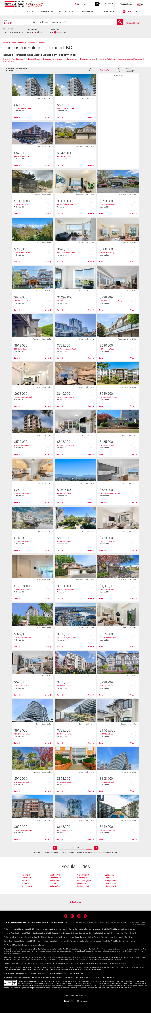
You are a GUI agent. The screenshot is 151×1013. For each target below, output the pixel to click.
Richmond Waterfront (106, 59)
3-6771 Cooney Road (107, 349)
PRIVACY (143, 922)
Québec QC (109, 878)
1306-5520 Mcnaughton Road (110, 493)
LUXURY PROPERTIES (106, 922)
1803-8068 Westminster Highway (111, 301)
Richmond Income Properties (130, 59)
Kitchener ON (110, 886)
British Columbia (35, 929)
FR (136, 12)
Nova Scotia (105, 929)
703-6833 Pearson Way (64, 301)
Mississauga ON (84, 880)
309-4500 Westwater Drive (23, 253)
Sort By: (129, 68)
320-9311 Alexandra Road (23, 830)
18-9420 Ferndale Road (65, 205)
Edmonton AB (55, 878)
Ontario (15, 929)
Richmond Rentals (87, 59)
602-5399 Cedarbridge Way (66, 397)
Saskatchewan (53, 929)
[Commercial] (124, 4)
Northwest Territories (94, 929)
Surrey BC (26, 883)
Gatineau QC (55, 886)
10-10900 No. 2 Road (64, 156)
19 (72, 848)
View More (7, 62)
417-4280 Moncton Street (22, 301)
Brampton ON (110, 880)
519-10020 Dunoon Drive (65, 782)
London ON (81, 883)
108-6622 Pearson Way (21, 589)
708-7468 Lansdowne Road (66, 349)
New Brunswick (63, 929)
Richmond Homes (33, 59)
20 (78, 848)
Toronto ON (26, 875)
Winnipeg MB (82, 878)
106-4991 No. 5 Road (21, 205)
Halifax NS (26, 880)
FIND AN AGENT (47, 12)
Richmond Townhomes (52, 59)
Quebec (21, 929)
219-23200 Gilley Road (107, 541)
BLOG (96, 922)
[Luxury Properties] (104, 4)
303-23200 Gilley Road (107, 830)
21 (83, 848)
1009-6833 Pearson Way (22, 734)
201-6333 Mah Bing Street (65, 108)
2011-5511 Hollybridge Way (66, 638)
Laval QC (53, 883)
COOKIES (133, 925)
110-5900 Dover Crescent (65, 445)
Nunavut (131, 929)
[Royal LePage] (23, 4)
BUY (15, 12)
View (47, 117)
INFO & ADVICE (65, 12)
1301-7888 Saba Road (64, 830)
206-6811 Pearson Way (64, 734)
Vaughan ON (27, 886)
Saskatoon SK (83, 886)
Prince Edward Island (116, 929)
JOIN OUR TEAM (87, 12)
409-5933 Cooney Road (22, 445)
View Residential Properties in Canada (15, 945)
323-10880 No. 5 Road (64, 541)
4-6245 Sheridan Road (107, 589)
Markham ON (110, 883)
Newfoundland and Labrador (78, 929)
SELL (29, 12)
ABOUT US (108, 12)
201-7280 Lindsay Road (22, 541)
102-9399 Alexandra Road (23, 397)
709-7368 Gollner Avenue (22, 638)
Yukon (126, 929)
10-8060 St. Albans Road (65, 589)
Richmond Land (71, 59)
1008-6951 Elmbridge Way (66, 253)
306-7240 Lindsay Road (22, 493)
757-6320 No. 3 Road (107, 782)
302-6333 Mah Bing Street (22, 108)
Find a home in (8, 929)
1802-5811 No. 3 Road (64, 493)
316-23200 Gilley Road (21, 156)
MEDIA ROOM (90, 922)
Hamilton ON (55, 880)
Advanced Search (133, 23)
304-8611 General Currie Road (24, 686)
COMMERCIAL (118, 922)
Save (16, 117)
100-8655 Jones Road (107, 445)
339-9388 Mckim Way (107, 253)
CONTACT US (80, 922)
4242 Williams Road (106, 734)
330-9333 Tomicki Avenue (108, 397)
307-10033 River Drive (64, 686)
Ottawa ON (26, 878)
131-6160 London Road (108, 638)
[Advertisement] (118, 114)
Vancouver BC (83, 875)
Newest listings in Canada (36, 945)
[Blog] (141, 4)
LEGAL (137, 922)
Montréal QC (55, 875)
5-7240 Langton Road (21, 782)
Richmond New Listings (13, 59)
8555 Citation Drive (20, 349)
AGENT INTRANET (129, 922)
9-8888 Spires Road (106, 686)
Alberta (27, 929)
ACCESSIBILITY (141, 925)
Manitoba (45, 929)
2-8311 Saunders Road (107, 205)
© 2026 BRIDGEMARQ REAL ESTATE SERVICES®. (25, 922)
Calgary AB (109, 875)
